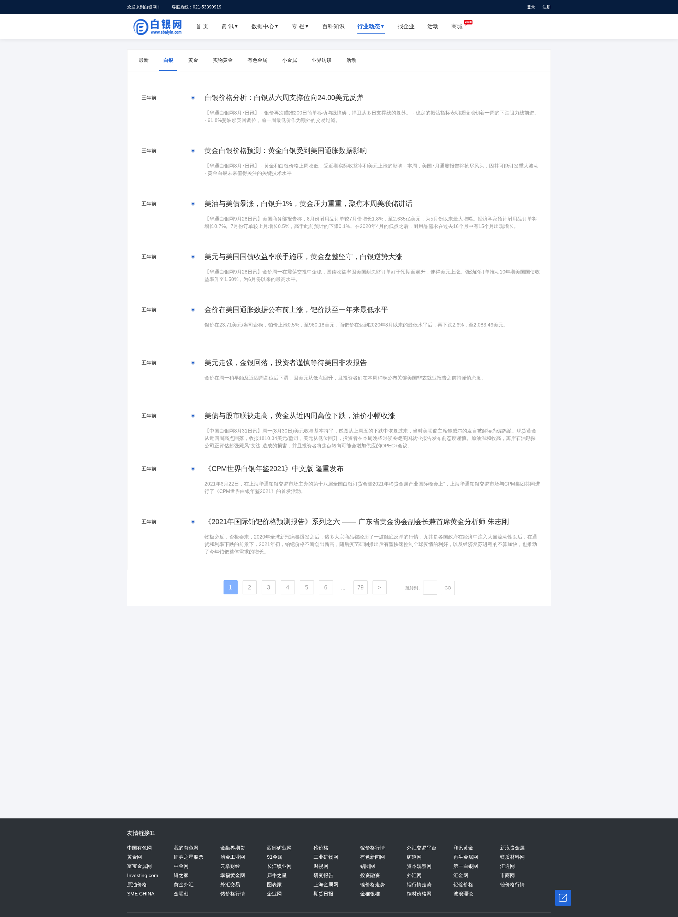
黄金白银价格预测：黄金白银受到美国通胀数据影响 (285, 150)
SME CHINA (140, 894)
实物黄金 (223, 60)
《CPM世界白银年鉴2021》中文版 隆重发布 (274, 468)
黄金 (193, 60)
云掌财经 (230, 866)
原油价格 (137, 884)
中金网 (181, 866)
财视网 (321, 866)
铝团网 (367, 866)
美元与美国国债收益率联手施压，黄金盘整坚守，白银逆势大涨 (303, 256)
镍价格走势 (372, 884)
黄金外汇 (184, 884)
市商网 (507, 875)
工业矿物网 (326, 857)
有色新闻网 (372, 857)
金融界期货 (232, 848)
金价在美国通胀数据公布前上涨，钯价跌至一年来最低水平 (296, 309)
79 (360, 587)
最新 (144, 60)
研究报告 (323, 875)
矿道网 (414, 857)
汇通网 (507, 866)
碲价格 (321, 848)
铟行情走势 (419, 884)
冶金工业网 (232, 857)
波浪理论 (463, 894)
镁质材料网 (512, 857)
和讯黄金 (463, 848)
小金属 (289, 60)
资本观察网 (419, 866)
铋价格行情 (512, 884)
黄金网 (134, 857)
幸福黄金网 (232, 875)
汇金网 (460, 875)
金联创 (181, 894)
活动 (351, 60)
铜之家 (181, 875)
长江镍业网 (279, 866)
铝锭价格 (463, 884)
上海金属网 (326, 884)
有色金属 (257, 60)
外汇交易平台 (421, 848)
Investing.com (142, 875)
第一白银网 (465, 866)
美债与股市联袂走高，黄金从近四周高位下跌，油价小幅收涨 (299, 415)
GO (448, 588)
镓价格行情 (372, 848)
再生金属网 (465, 857)
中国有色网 (139, 848)
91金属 (274, 857)
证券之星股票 (188, 857)
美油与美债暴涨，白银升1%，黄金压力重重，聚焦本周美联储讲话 (308, 203)
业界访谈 (322, 60)
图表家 (274, 884)
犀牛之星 (277, 875)
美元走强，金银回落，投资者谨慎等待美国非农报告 (285, 362)
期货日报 (323, 894)
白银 (168, 60)
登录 (531, 7)
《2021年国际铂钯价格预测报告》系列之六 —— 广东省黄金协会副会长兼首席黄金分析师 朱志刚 (356, 521)
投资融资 (370, 875)
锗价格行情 (232, 894)
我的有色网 (186, 848)
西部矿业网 (279, 848)
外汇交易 (230, 884)
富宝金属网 (139, 866)
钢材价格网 (419, 894)
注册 (546, 7)
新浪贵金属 (512, 848)
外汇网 (414, 875)
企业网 (274, 894)
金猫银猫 (370, 894)
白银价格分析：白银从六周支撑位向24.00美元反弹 (283, 97)
